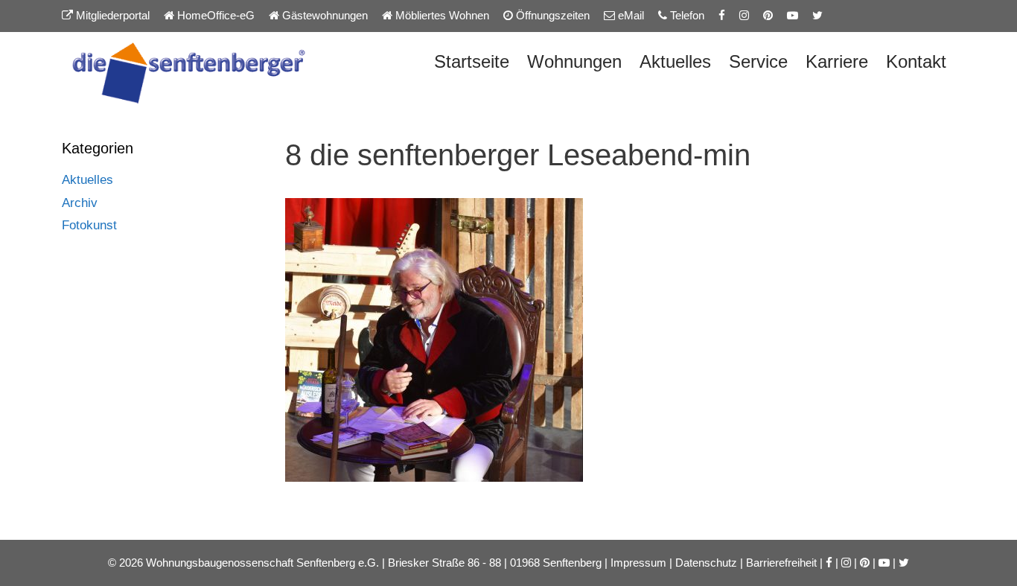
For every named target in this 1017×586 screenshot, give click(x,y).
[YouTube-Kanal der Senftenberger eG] (792, 15)
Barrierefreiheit (781, 562)
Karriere (837, 61)
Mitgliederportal (111, 15)
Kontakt (916, 61)
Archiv (80, 203)
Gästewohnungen (323, 15)
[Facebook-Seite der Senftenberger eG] (721, 15)
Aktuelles (675, 61)
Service (758, 61)
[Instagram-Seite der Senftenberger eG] (744, 15)
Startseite (471, 61)
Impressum (638, 562)
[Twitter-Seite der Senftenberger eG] (817, 15)
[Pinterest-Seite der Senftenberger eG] (768, 15)
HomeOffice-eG (214, 15)
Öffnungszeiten (551, 15)
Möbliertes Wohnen (440, 15)
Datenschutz (706, 562)
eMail (629, 15)
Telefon (685, 15)
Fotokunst (89, 225)
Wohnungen (574, 61)
